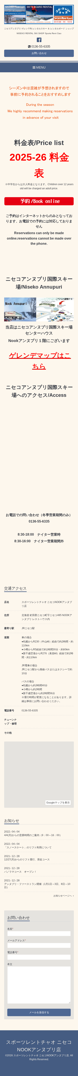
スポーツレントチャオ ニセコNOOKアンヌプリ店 (41, 1055)
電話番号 (12, 952)
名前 (10, 928)
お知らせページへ (63, 895)
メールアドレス (16, 940)
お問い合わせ (39, 53)
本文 (9, 964)
